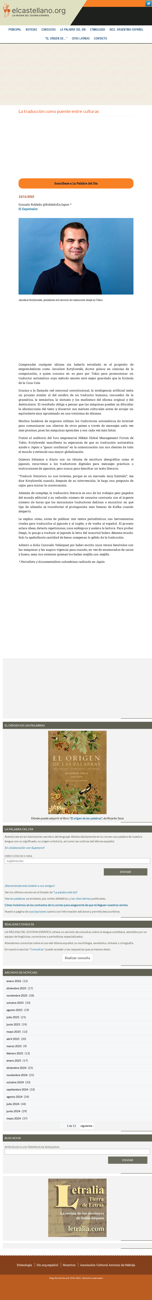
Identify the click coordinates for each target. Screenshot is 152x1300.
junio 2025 (13, 1024)
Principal (15, 29)
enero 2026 (13, 981)
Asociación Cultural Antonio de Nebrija (107, 1265)
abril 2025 (12, 1038)
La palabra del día (73, 29)
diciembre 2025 (16, 988)
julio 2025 (12, 1017)
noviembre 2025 (16, 995)
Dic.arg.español (47, 1265)
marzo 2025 (14, 1046)
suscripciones (37, 911)
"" (65, 892)
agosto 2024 (14, 1096)
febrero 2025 (14, 1053)
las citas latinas (81, 898)
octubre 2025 (15, 1002)
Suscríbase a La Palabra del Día (76, 183)
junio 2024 (13, 1111)
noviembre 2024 (16, 1075)
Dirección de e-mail (18, 856)
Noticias (31, 29)
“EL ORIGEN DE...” (56, 38)
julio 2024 (12, 1104)
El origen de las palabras (86, 818)
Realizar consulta (77, 958)
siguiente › (87, 1125)
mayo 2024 (13, 1118)
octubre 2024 (15, 1082)
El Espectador (28, 209)
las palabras (17, 898)
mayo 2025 (13, 1031)
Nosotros (69, 1265)
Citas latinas (81, 38)
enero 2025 (13, 1060)
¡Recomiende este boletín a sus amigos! (30, 885)
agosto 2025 (14, 1010)
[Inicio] (43, 12)
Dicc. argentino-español (126, 29)
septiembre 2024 (17, 1089)
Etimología (97, 29)
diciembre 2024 (16, 1067)
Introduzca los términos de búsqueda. (32, 1147)
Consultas (49, 29)
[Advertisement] (76, 74)
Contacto (100, 38)
